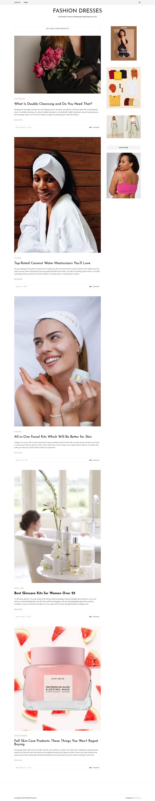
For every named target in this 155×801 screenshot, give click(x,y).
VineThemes (137, 798)
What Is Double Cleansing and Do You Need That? (53, 104)
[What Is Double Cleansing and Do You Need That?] (57, 65)
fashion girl (19, 99)
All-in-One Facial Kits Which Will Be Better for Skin (53, 437)
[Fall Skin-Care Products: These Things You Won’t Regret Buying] (57, 678)
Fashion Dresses (77, 11)
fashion (17, 258)
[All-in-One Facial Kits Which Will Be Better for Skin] (57, 361)
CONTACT (17, 2)
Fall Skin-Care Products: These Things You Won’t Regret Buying (56, 742)
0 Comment (95, 127)
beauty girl (19, 588)
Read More (18, 120)
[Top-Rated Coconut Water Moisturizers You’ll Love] (57, 195)
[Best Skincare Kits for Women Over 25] (57, 526)
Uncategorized (20, 736)
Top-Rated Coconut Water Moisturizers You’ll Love (52, 263)
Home (26, 2)
